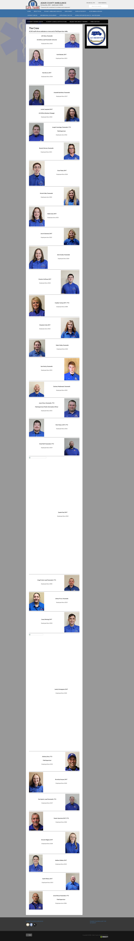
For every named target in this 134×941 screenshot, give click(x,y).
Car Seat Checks (32, 15)
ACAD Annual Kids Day (95, 11)
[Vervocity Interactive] (104, 937)
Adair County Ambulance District (33, 4)
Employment (67, 11)
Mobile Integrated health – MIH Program (87, 15)
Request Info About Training (78, 21)
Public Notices (95, 21)
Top (30, 935)
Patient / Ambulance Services (52, 11)
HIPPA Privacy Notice (65, 15)
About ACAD (36, 11)
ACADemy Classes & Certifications (56, 21)
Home (29, 11)
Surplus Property (80, 11)
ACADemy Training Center (34, 21)
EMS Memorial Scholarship (48, 15)
